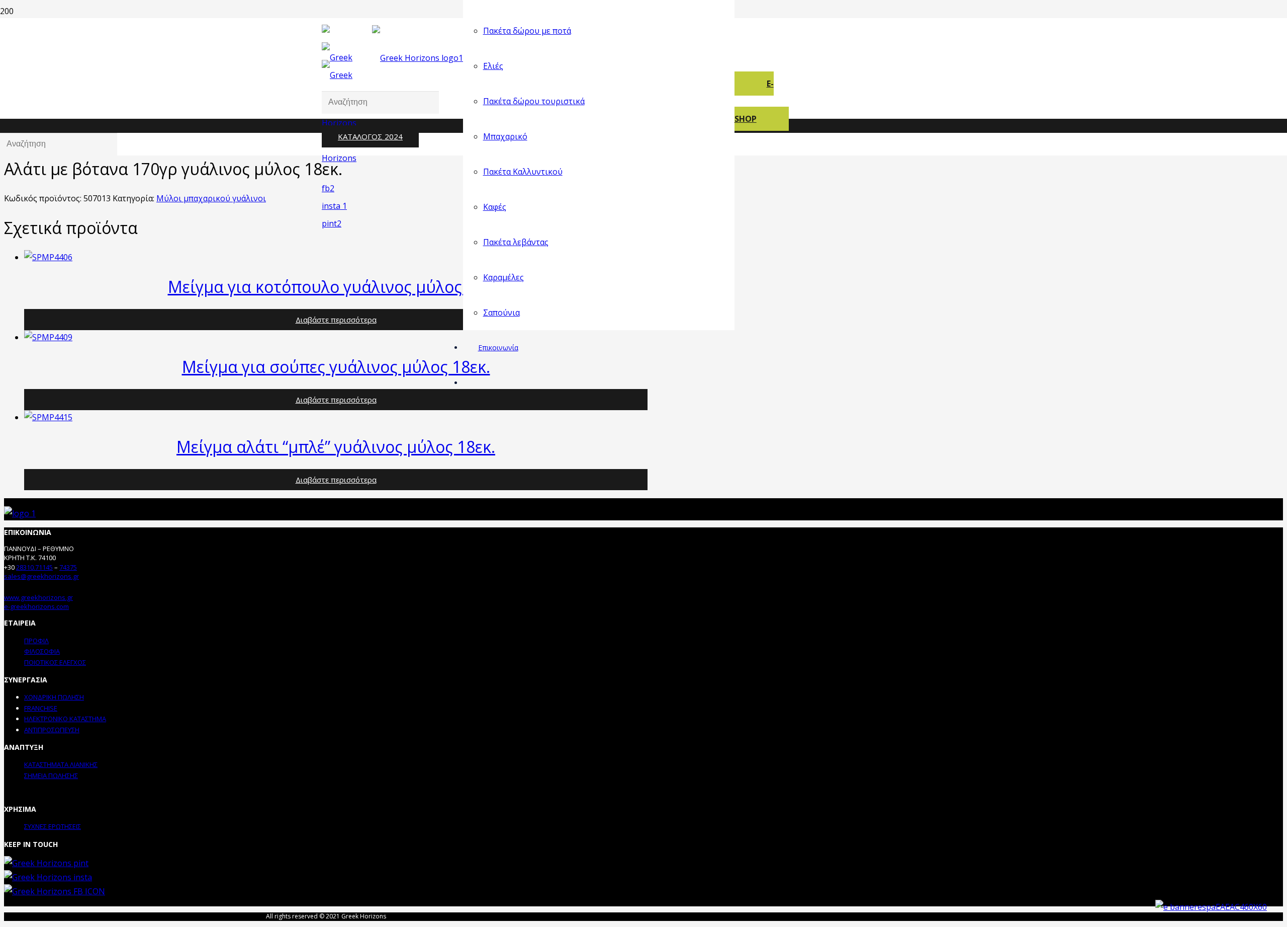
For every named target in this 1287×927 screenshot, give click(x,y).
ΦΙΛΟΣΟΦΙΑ (42, 651)
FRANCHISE (40, 708)
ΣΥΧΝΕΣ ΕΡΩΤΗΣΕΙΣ (52, 826)
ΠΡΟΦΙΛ (36, 640)
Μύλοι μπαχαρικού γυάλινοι (211, 198)
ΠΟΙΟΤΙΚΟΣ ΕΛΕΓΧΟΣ (55, 662)
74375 (68, 567)
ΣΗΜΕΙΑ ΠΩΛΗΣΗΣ (51, 775)
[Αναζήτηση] (325, 66)
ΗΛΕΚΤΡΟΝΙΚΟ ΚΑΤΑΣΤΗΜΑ (65, 718)
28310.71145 (34, 567)
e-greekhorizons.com (36, 606)
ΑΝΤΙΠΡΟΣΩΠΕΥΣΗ (51, 729)
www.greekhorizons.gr (38, 597)
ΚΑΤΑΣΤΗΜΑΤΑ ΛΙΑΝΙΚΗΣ (61, 764)
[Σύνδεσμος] (345, 223)
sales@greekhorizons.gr (41, 576)
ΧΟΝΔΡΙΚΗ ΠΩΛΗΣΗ (54, 697)
